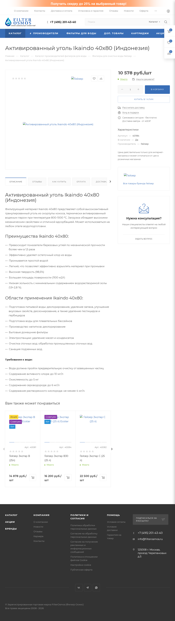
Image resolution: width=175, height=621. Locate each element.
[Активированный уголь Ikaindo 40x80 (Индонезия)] (58, 124)
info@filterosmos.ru (150, 539)
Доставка (102, 181)
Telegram (87, 587)
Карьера (38, 536)
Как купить (59, 181)
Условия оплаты (116, 522)
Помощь (113, 515)
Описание (15, 181)
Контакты (38, 541)
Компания (41, 515)
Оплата (81, 181)
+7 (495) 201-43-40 (63, 22)
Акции (10, 522)
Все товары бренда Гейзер (138, 183)
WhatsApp (96, 587)
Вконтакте (79, 587)
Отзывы (37, 181)
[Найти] (165, 21)
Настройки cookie (80, 565)
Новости (38, 526)
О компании (40, 522)
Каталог (11, 515)
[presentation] (4, 449)
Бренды (11, 528)
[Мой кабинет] (168, 11)
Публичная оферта (81, 569)
